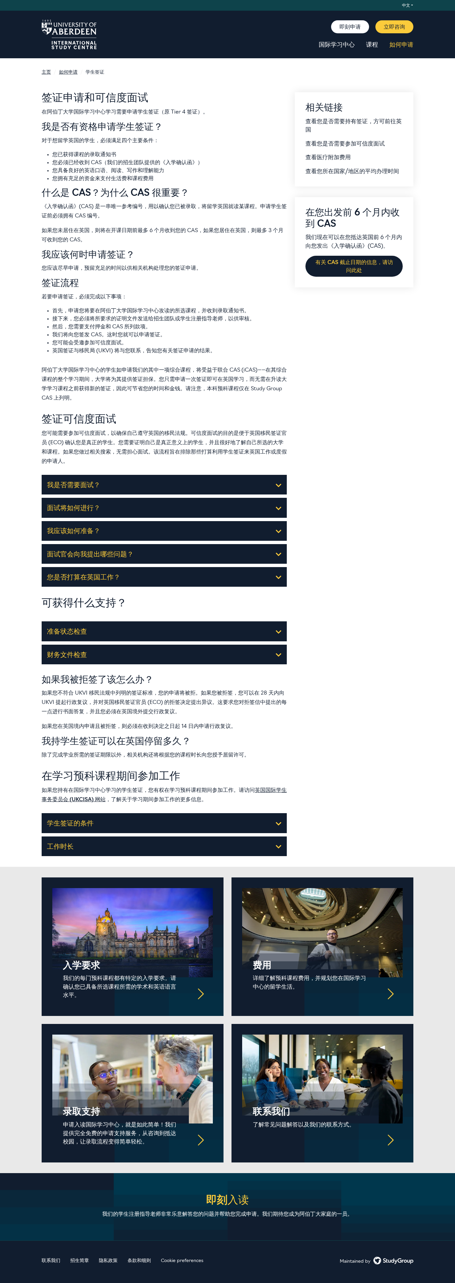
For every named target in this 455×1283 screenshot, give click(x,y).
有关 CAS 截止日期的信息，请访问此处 (354, 266)
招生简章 (79, 1260)
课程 (372, 45)
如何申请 (401, 45)
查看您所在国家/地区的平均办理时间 (352, 171)
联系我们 (51, 1260)
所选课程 (185, 311)
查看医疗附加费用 (328, 157)
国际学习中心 (337, 45)
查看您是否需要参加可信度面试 (345, 144)
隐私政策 (108, 1260)
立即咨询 (394, 27)
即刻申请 (350, 27)
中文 (406, 6)
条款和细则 (139, 1260)
